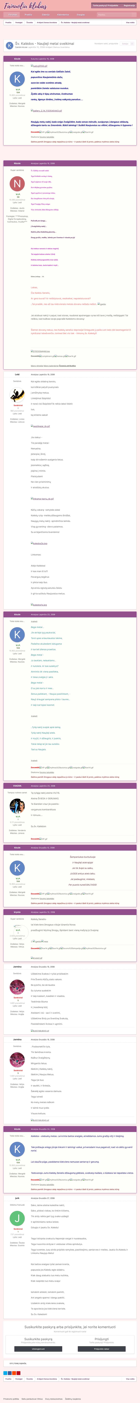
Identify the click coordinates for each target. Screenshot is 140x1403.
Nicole (17, 163)
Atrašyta (43, 163)
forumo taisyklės (47, 137)
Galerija (45, 15)
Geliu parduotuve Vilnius (32, 1399)
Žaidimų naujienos (73, 1399)
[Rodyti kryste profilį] (17, 926)
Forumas (12, 15)
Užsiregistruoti (38, 1349)
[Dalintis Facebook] (10, 1373)
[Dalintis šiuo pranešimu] (133, 59)
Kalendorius (63, 15)
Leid (17, 374)
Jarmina (17, 966)
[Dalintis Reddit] (14, 1373)
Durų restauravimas (53, 1399)
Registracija (129, 5)
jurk (17, 1198)
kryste (17, 912)
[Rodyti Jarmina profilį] (17, 987)
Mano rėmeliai (37, 366)
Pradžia (28, 15)
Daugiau (81, 15)
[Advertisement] (70, 32)
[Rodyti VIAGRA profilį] (17, 806)
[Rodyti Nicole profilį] (17, 183)
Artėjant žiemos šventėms (57, 47)
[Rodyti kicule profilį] (9, 45)
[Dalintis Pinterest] (18, 1373)
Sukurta (42, 59)
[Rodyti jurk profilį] (17, 1218)
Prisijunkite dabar (101, 1349)
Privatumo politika (11, 1399)
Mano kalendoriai (51, 366)
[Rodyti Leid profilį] (17, 394)
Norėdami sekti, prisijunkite (106, 43)
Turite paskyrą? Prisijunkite (106, 5)
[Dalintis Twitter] (5, 1373)
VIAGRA (17, 786)
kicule (24, 47)
